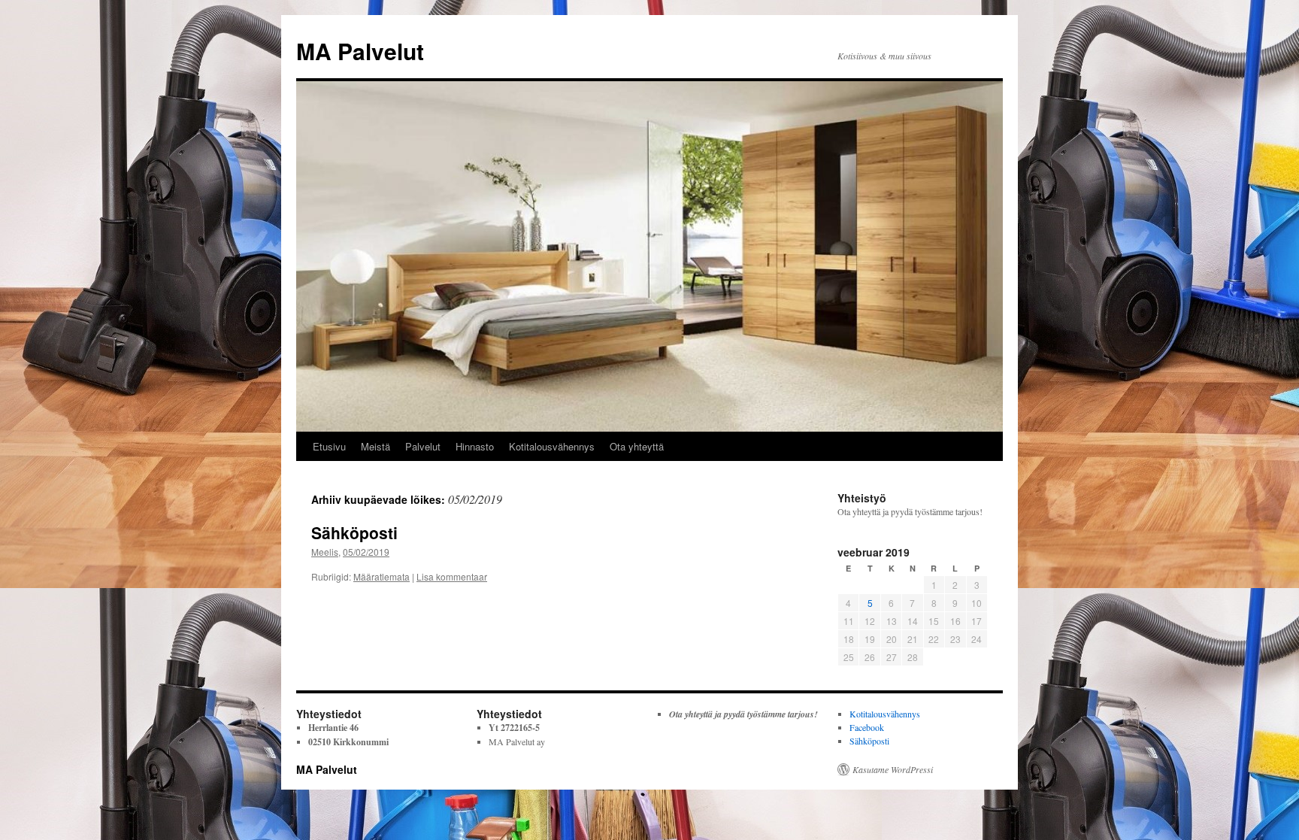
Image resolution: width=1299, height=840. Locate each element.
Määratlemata (381, 576)
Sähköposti (354, 532)
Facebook (866, 727)
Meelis (324, 551)
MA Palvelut (360, 51)
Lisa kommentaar (451, 576)
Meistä (375, 446)
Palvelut (423, 446)
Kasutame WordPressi (892, 769)
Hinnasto (475, 446)
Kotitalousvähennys (552, 446)
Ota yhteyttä (637, 446)
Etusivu (329, 446)
